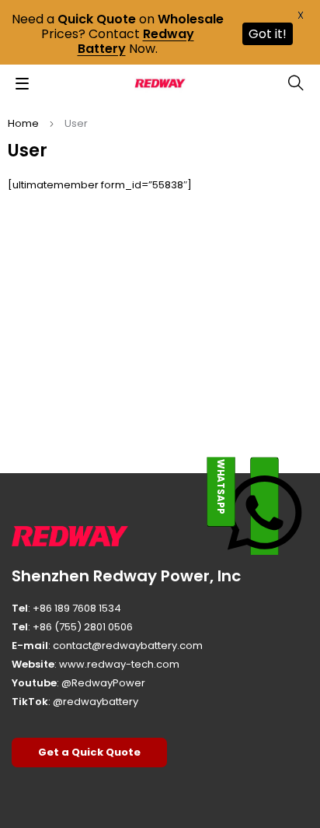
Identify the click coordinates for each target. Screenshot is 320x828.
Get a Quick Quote (89, 752)
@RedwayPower (103, 682)
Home (23, 123)
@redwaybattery (95, 701)
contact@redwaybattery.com (128, 645)
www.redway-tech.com (119, 664)
